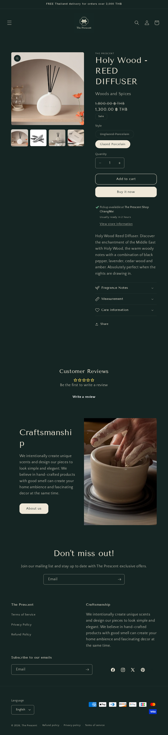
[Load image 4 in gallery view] (76, 138)
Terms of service (94, 725)
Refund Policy (21, 634)
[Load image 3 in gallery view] (57, 138)
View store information (116, 224)
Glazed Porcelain (113, 144)
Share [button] (104, 324)
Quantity (101, 154)
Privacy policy (72, 725)
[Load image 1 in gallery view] (19, 138)
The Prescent (29, 725)
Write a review (84, 397)
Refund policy (50, 725)
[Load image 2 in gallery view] (38, 138)
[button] (9, 23)
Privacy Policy (21, 624)
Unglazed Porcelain (117, 135)
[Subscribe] (119, 579)
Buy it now (126, 192)
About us (34, 508)
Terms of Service (23, 614)
